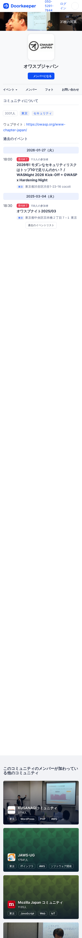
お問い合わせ (70, 89)
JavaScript (27, 913)
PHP (42, 819)
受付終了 (23, 159)
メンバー (31, 89)
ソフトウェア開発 (61, 866)
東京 (24, 113)
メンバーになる (42, 76)
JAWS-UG (26, 855)
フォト (49, 89)
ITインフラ (27, 866)
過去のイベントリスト (41, 225)
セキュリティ (42, 113)
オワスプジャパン (41, 66)
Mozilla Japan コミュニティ (40, 902)
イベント (9, 89)
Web (42, 913)
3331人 (10, 113)
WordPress (27, 819)
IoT (53, 913)
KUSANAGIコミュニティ (37, 808)
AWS (54, 819)
